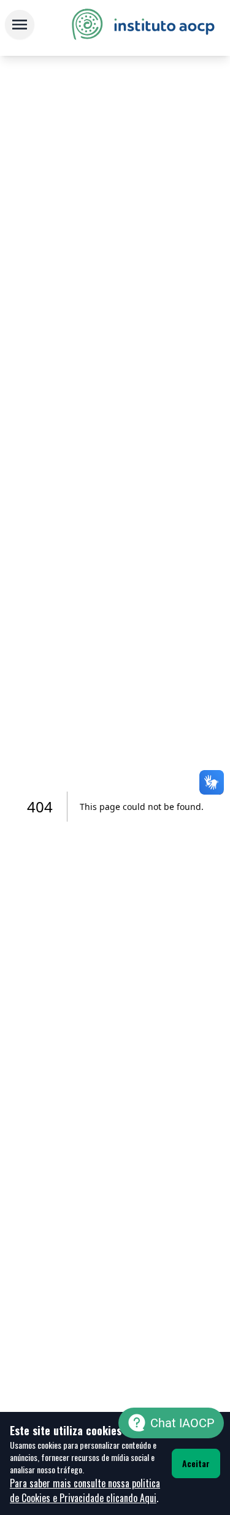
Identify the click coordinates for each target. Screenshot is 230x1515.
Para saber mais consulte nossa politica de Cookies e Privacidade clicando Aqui (85, 1490)
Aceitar (196, 1463)
